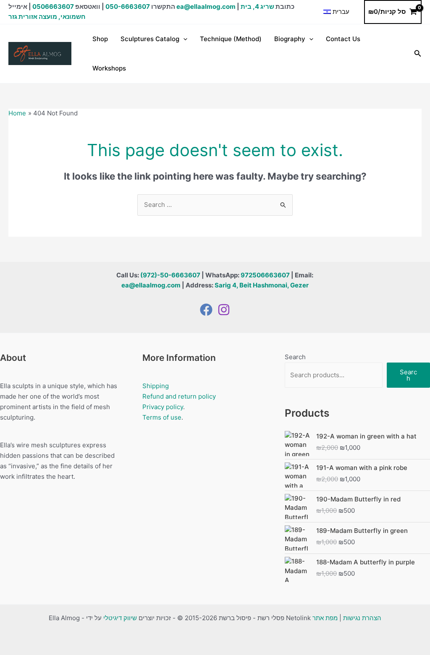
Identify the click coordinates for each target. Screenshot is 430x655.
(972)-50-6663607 (170, 275)
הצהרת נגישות (362, 618)
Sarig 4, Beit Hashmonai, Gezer (262, 285)
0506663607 (53, 6)
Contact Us (343, 39)
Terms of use (161, 417)
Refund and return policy (179, 396)
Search (295, 357)
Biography (289, 39)
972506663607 (265, 275)
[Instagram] (224, 309)
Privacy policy (162, 407)
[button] (183, 39)
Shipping (155, 386)
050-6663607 (127, 6)
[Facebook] (206, 309)
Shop (100, 39)
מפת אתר (325, 618)
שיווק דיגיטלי (120, 618)
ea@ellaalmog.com (206, 6)
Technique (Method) (231, 39)
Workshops (109, 68)
